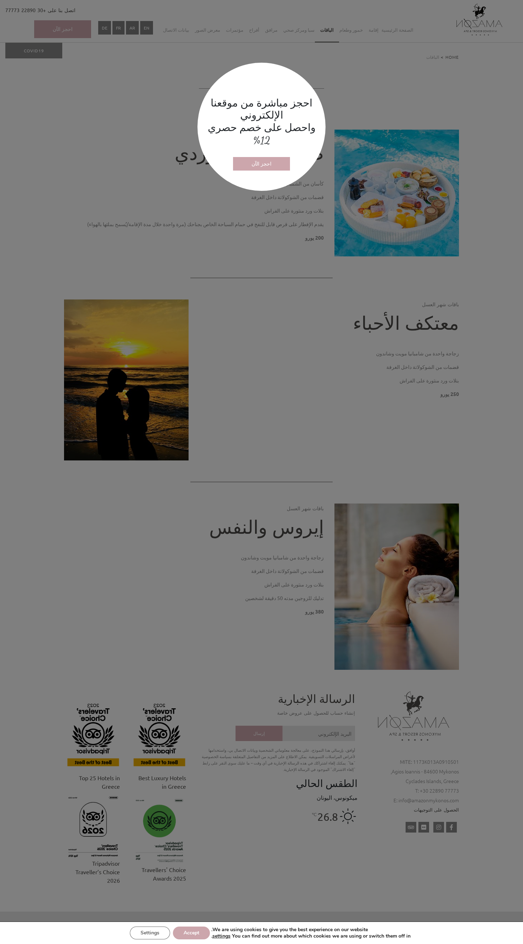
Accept (191, 932)
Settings (150, 932)
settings (221, 936)
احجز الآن (261, 163)
